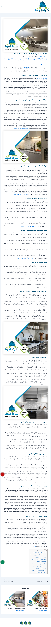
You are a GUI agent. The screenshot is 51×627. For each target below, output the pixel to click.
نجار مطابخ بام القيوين (41, 64)
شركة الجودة (26, 67)
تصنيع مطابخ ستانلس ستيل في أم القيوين (39, 566)
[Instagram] (21, 622)
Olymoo (15, 620)
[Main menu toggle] (1, 6)
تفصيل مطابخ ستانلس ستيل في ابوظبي (20, 194)
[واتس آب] (2, 562)
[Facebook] (29, 622)
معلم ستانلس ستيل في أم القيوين (40, 572)
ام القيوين (46, 610)
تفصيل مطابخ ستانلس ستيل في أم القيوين (39, 552)
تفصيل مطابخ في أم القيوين (41, 561)
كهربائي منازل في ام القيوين (41, 608)
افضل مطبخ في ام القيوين (21, 58)
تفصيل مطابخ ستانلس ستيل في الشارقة (25, 258)
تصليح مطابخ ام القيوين (31, 59)
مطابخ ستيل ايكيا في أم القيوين (41, 568)
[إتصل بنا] (2, 474)
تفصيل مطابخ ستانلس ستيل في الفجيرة (29, 226)
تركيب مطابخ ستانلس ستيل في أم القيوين (39, 570)
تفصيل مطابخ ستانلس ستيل (42, 78)
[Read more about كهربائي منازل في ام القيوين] (37, 598)
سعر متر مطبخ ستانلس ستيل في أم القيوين (38, 563)
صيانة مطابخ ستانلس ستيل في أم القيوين (39, 559)
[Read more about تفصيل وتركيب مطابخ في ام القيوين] (14, 598)
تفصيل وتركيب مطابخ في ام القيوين (16, 608)
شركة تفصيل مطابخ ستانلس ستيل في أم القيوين (38, 554)
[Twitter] (25, 622)
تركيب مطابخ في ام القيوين (39, 59)
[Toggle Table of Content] (44, 550)
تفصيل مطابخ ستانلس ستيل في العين (21, 128)
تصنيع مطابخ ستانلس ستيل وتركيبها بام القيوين (18, 59)
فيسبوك (34, 546)
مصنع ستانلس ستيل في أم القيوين (40, 557)
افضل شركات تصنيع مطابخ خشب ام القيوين (33, 58)
